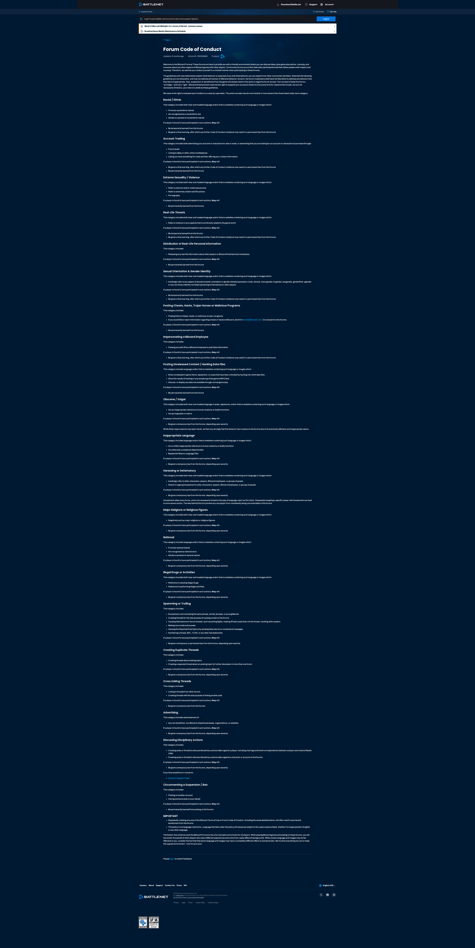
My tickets (319, 12)
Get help (333, 12)
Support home (146, 12)
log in (172, 859)
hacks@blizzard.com (252, 320)
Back (167, 40)
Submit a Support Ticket (179, 778)
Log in (326, 18)
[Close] (334, 26)
